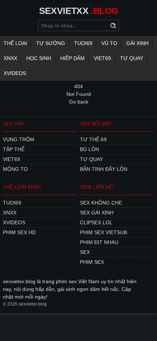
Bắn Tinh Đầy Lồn (103, 169)
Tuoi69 (83, 43)
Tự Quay (131, 58)
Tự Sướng (50, 43)
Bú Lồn (89, 149)
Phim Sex (92, 262)
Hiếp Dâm (72, 58)
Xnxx (10, 58)
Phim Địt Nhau (99, 242)
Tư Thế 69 (93, 139)
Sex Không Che (101, 203)
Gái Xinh (137, 43)
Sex (85, 252)
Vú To (109, 43)
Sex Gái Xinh (97, 213)
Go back (78, 102)
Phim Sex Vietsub (103, 232)
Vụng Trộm (18, 139)
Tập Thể (13, 149)
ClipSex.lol (96, 222)
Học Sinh (38, 58)
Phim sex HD (19, 232)
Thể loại (15, 43)
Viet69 (102, 58)
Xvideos (15, 73)
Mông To (15, 169)
